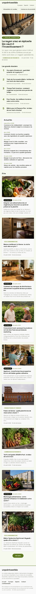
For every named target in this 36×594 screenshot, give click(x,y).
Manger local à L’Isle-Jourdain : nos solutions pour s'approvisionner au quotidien (15, 143)
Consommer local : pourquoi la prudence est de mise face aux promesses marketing (18, 330)
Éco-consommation (12, 74)
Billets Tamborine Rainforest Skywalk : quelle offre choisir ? (17, 539)
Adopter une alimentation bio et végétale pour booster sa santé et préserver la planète (16, 205)
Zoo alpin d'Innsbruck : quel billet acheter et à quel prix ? (18, 71)
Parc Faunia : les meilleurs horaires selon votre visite (19, 100)
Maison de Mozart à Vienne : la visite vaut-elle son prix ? (17, 245)
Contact (32, 5)
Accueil (4, 581)
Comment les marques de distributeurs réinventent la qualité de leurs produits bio (18, 288)
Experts (26, 5)
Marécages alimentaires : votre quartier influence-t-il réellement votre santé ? (18, 499)
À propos (20, 5)
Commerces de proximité (11, 58)
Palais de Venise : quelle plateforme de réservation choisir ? (17, 412)
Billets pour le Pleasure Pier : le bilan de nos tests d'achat (19, 109)
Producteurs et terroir (13, 103)
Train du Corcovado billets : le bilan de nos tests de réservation (20, 80)
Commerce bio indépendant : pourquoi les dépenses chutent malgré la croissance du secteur (18, 127)
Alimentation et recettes (10, 9)
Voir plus (18, 555)
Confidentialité (6, 583)
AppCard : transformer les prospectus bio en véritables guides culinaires (17, 372)
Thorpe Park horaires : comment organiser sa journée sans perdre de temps (19, 90)
